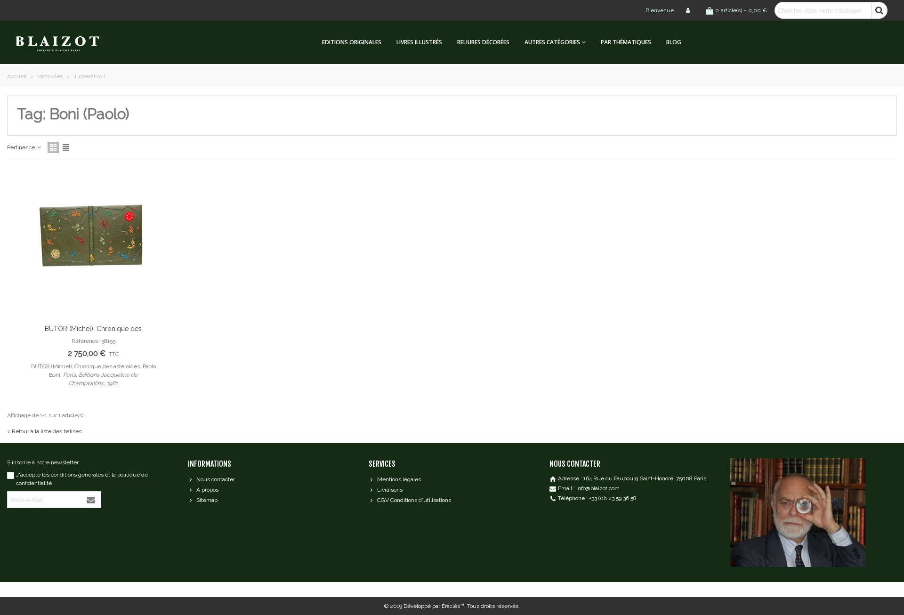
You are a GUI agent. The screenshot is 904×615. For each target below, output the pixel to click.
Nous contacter (215, 479)
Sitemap (207, 500)
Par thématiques (626, 42)
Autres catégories (552, 42)
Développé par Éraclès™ (434, 606)
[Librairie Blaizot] (65, 42)
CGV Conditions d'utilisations (414, 500)
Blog (673, 42)
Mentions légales (399, 479)
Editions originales (351, 42)
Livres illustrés (419, 42)
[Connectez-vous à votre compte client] (688, 10)
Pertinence (21, 147)
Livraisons (390, 489)
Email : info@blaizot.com (589, 488)
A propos (207, 489)
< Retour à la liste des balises (44, 431)
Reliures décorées (483, 42)
